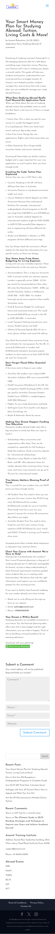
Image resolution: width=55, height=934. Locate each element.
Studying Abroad (30, 44)
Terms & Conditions (17, 903)
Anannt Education (16, 40)
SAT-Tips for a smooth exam (28, 813)
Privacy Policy (37, 903)
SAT (7, 884)
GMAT (9, 871)
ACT (8, 889)
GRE (8, 866)
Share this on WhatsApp (19, 646)
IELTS (8, 880)
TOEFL (9, 875)
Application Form (14, 44)
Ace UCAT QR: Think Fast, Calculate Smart (25, 785)
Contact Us (26, 906)
